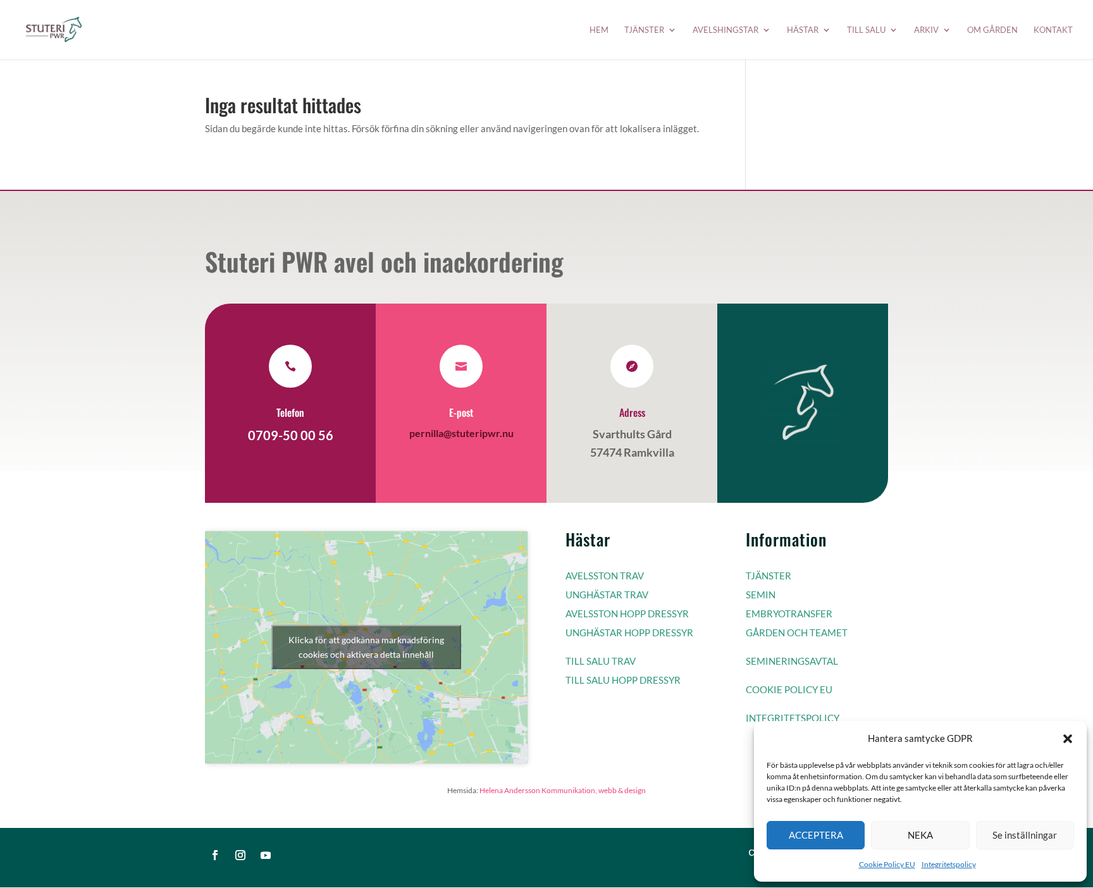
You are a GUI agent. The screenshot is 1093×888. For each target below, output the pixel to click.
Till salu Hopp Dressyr (623, 680)
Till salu (866, 30)
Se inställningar (1024, 835)
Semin (760, 594)
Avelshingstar (725, 30)
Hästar (802, 30)
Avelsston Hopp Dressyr (627, 613)
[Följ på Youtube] (266, 855)
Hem (599, 30)
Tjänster (644, 30)
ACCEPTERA (816, 835)
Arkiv (926, 30)
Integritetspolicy (949, 864)
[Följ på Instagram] (240, 855)
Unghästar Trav (606, 594)
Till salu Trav (600, 661)
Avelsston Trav (604, 575)
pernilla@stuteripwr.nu (461, 433)
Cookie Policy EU (887, 864)
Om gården (992, 30)
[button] (1067, 738)
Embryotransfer (789, 613)
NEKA (920, 835)
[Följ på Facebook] (215, 855)
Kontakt (1053, 30)
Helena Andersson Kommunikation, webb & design (562, 790)
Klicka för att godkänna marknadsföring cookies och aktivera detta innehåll (366, 647)
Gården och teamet (797, 632)
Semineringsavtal (792, 661)
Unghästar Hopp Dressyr (629, 632)
